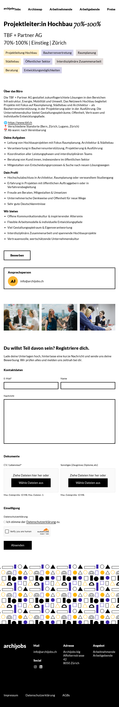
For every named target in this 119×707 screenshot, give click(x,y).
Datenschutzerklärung (41, 522)
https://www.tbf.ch (20, 122)
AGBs (66, 695)
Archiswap (35, 9)
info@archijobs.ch (32, 281)
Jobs (18, 9)
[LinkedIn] (41, 667)
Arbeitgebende (90, 9)
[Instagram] (35, 667)
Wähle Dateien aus (31, 482)
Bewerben (17, 255)
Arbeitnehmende (61, 9)
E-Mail (8, 378)
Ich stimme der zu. (33, 522)
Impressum (11, 695)
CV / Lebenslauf (13, 464)
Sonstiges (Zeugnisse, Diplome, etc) (79, 464)
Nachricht (9, 395)
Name (64, 378)
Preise (111, 9)
